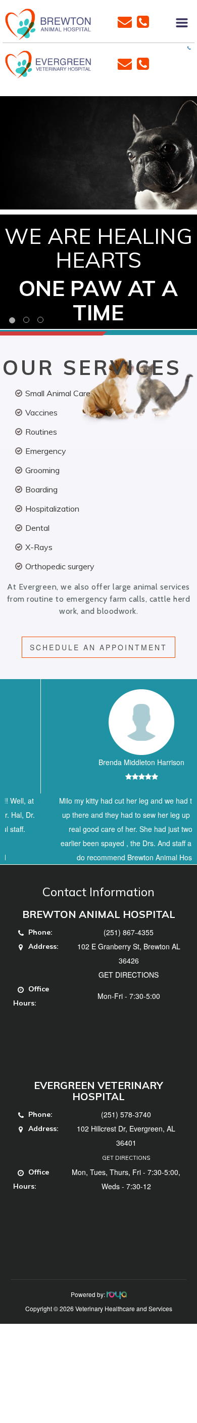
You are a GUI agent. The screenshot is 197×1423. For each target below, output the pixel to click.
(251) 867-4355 (129, 960)
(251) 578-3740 (126, 1143)
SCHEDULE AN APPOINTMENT (98, 647)
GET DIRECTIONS (128, 1003)
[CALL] (143, 21)
